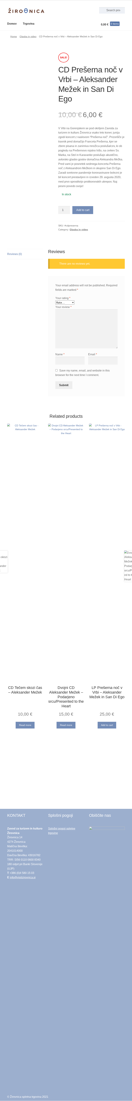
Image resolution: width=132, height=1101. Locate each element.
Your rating (62, 298)
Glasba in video (28, 36)
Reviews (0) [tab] (14, 254)
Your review (63, 307)
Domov (12, 23)
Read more (25, 725)
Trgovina (28, 23)
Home (13, 36)
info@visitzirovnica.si (23, 877)
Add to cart (82, 210)
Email (92, 354)
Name (59, 354)
